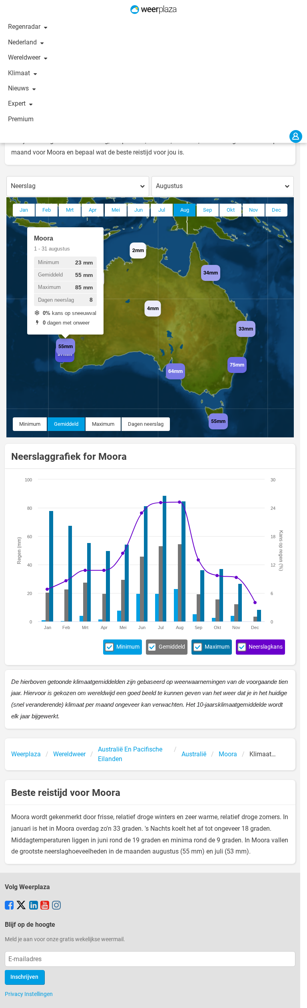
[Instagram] (56, 906)
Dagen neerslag (145, 424)
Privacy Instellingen (29, 994)
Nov (253, 210)
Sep (207, 210)
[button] (104, 287)
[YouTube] (44, 906)
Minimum (29, 424)
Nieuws (19, 88)
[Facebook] (9, 906)
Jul (161, 210)
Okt (231, 210)
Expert (17, 103)
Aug (184, 210)
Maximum (103, 424)
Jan (24, 210)
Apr (92, 210)
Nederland (23, 42)
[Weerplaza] (153, 9)
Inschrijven (24, 977)
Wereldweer (25, 57)
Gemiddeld (66, 424)
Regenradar (25, 26)
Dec (276, 210)
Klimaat (20, 73)
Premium (21, 119)
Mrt (70, 210)
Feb (46, 210)
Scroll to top (294, 995)
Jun (138, 210)
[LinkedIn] (33, 906)
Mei (116, 210)
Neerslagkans (266, 646)
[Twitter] (21, 906)
